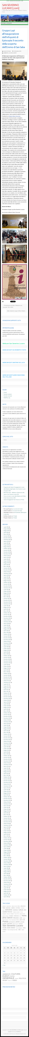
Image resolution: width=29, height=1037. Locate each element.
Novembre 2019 (7, 639)
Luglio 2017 (6, 684)
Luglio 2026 (6, 527)
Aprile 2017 (6, 689)
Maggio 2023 (6, 580)
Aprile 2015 (6, 730)
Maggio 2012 (6, 793)
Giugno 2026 (6, 528)
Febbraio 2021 (7, 612)
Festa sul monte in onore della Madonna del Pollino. (15, 496)
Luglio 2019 (6, 646)
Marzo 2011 (6, 814)
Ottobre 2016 (6, 700)
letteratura (16, 915)
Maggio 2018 (6, 668)
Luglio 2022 (6, 589)
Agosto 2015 (6, 723)
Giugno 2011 (6, 809)
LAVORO (16, 978)
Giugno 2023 (6, 578)
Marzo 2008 (6, 875)
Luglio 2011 (6, 807)
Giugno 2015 (6, 727)
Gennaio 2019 (7, 657)
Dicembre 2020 (7, 616)
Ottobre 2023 (6, 571)
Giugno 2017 (6, 686)
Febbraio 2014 (7, 755)
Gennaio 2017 (7, 695)
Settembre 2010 (7, 825)
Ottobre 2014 (6, 741)
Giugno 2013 (6, 770)
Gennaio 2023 (7, 584)
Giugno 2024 (6, 561)
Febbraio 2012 (7, 796)
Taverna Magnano (19, 927)
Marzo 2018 (6, 671)
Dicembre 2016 (7, 696)
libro (20, 915)
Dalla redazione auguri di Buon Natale (16, 310)
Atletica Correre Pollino (16, 906)
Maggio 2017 (6, 687)
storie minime (11, 928)
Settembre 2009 (7, 845)
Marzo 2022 (6, 596)
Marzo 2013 (6, 775)
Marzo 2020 (6, 632)
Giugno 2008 (6, 870)
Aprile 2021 (6, 609)
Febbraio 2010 (7, 837)
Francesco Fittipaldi (10, 913)
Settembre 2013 (7, 764)
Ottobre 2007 (6, 882)
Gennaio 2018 (7, 675)
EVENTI (15, 53)
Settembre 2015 (7, 721)
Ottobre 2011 (6, 802)
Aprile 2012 (6, 795)
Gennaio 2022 (7, 598)
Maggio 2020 (6, 628)
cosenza (15, 910)
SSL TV (10, 980)
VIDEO (14, 980)
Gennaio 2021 (7, 614)
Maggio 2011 (6, 811)
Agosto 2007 (6, 886)
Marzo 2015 (6, 732)
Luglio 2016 (6, 703)
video (19, 929)
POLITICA (22, 978)
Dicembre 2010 (7, 820)
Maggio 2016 (6, 707)
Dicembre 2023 (7, 570)
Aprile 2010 (6, 834)
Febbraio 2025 (7, 548)
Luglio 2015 (6, 725)
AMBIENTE (6, 53)
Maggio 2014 (6, 750)
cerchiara (17, 907)
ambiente (4, 906)
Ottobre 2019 (6, 641)
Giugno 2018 (6, 666)
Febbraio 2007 (7, 895)
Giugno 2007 (6, 889)
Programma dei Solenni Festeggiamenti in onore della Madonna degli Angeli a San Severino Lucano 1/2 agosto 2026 (14, 489)
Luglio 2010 (6, 828)
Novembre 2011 (7, 800)
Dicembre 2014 (7, 737)
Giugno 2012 (6, 791)
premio (18, 922)
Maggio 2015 (6, 728)
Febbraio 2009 (7, 857)
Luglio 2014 (6, 746)
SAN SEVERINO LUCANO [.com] (10, 6)
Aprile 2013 (6, 773)
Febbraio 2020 (7, 634)
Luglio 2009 (6, 848)
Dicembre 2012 (7, 780)
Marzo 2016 (6, 711)
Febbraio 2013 (7, 777)
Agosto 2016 (6, 702)
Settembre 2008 (7, 864)
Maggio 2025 (6, 546)
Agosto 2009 (6, 846)
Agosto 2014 (6, 745)
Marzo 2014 (6, 753)
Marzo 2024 (6, 566)
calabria (13, 907)
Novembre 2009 (7, 841)
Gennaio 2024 (7, 568)
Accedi (5, 392)
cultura (20, 910)
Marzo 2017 (6, 691)
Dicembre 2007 (7, 878)
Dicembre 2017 (7, 677)
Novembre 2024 (7, 553)
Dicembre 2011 (7, 798)
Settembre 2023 (7, 573)
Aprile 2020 (6, 630)
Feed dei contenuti (8, 394)
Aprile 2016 (6, 709)
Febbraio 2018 (7, 673)
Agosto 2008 (6, 866)
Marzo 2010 (6, 836)
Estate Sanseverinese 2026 (10, 497)
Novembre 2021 (7, 602)
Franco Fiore (16, 913)
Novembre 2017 (7, 678)
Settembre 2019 (7, 643)
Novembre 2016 (7, 698)
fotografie (4, 913)
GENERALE (8, 978)
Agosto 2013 (6, 766)
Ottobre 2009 (6, 843)
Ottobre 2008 (6, 862)
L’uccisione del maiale (18, 508)
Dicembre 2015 (7, 716)
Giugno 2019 (6, 648)
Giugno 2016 (6, 705)
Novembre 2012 (7, 782)
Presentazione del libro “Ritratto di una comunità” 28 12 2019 (12, 306)
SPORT (5, 980)
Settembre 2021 (7, 603)
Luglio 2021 (6, 605)
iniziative (11, 915)
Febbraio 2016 (7, 712)
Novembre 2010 (7, 821)
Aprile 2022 (6, 595)
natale (20, 918)
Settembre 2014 (7, 743)
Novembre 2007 (7, 880)
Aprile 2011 (6, 812)
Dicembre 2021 (7, 600)
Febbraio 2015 (7, 734)
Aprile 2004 (6, 896)
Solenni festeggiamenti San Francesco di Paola (14, 499)
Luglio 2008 (6, 868)
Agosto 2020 (6, 623)
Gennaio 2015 (7, 736)
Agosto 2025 (6, 541)
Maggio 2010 (6, 832)
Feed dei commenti (8, 396)
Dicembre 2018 (7, 659)
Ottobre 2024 (6, 555)
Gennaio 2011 (7, 818)
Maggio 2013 (6, 771)
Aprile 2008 (6, 873)
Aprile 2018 (6, 670)
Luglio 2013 (6, 768)
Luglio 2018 (6, 664)
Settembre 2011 (7, 803)
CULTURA (11, 53)
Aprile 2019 (6, 652)
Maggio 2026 (6, 530)
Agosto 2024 (6, 557)
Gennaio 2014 (7, 757)
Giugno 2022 (6, 591)
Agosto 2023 (6, 575)
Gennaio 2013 (7, 778)
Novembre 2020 (7, 618)
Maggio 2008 (6, 871)
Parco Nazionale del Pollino (14, 919)
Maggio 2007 (6, 891)
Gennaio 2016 (7, 714)
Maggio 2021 (6, 607)
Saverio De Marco (7, 51)
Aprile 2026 (6, 532)
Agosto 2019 (6, 645)
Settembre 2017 (7, 682)
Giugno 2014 (6, 748)
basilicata (8, 907)
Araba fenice (8, 906)
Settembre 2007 (7, 884)
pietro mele (22, 919)
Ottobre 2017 (6, 680)
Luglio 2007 (6, 887)
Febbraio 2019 (7, 655)
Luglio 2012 (6, 789)
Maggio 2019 (6, 650)
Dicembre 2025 (7, 537)
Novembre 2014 (7, 739)
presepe (22, 921)
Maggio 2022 (6, 593)
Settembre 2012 (7, 786)
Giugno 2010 (6, 830)
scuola (4, 928)
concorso (8, 910)
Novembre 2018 (7, 661)
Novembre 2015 (7, 718)
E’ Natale (15, 516)
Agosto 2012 (6, 787)
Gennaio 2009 (7, 859)
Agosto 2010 (6, 827)
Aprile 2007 (6, 893)
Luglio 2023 (6, 577)
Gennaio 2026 (7, 536)
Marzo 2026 (6, 534)
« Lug (4, 965)
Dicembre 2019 (7, 637)
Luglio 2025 (6, 543)
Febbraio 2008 (7, 877)
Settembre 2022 (7, 587)
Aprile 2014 (6, 752)
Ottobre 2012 (6, 784)
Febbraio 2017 (7, 693)
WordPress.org (7, 397)
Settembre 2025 (7, 539)
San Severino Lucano (13, 925)
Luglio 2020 (6, 625)
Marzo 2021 (6, 611)
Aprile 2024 (6, 564)
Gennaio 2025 (7, 550)
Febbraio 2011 (7, 816)
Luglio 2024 (6, 559)
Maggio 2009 (6, 852)
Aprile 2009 (6, 853)
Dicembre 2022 (7, 586)
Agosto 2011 (6, 805)
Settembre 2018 (7, 662)
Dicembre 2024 (7, 552)
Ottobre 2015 (6, 720)
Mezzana (16, 918)
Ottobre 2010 (6, 823)
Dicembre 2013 (7, 759)
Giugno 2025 (6, 545)
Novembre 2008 (7, 861)
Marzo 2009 (6, 855)
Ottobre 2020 (6, 620)
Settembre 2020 (7, 621)
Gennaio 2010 (7, 839)
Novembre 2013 (7, 761)
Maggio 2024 (6, 562)
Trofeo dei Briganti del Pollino (12, 929)
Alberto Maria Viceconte (14, 116)
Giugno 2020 (6, 627)
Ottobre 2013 (6, 762)
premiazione (12, 921)
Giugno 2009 (6, 850)
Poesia (5, 922)
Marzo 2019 (6, 653)
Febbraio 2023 (7, 582)
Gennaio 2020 (7, 636)
